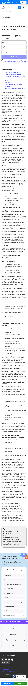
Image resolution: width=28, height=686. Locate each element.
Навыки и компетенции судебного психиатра (13, 85)
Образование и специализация (13, 74)
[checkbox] (14, 62)
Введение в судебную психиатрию (13, 72)
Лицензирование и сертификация (13, 78)
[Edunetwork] (3, 7)
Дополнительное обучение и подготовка (15, 76)
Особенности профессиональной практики (13, 81)
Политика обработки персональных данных (10, 671)
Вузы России (4, 11)
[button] (14, 629)
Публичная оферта (5, 669)
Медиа (10, 11)
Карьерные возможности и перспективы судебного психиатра (15, 89)
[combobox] (13, 7)
